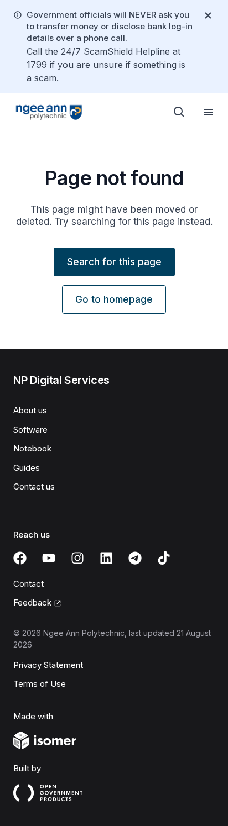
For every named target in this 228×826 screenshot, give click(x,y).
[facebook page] (20, 558)
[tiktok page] (163, 558)
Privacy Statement (48, 665)
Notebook (32, 448)
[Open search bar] (179, 112)
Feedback (32, 602)
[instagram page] (77, 558)
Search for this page (114, 261)
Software (30, 429)
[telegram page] (135, 558)
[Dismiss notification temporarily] (208, 15)
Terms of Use (39, 683)
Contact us (34, 486)
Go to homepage (114, 299)
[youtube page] (48, 558)
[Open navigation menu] (208, 112)
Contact (28, 583)
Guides (26, 467)
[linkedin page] (106, 558)
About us (30, 410)
